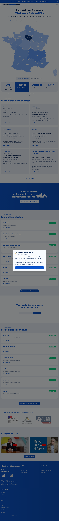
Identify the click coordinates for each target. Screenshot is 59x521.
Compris (29, 267)
